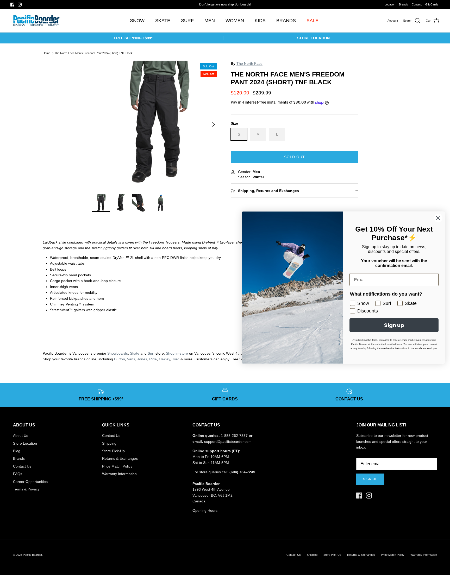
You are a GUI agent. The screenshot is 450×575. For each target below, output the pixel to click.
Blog (16, 451)
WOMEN (235, 20)
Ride (153, 359)
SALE (312, 20)
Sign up (370, 479)
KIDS (260, 20)
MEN (209, 20)
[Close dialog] (438, 218)
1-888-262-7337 (234, 435)
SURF (187, 20)
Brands (403, 4)
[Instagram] (20, 5)
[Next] (213, 124)
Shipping (109, 443)
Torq (175, 359)
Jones (142, 359)
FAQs (17, 474)
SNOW (137, 20)
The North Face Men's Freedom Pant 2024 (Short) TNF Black (93, 53)
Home (46, 53)
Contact (417, 4)
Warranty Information (119, 474)
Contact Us (22, 466)
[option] (155, 124)
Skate (134, 353)
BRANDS (286, 20)
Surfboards (242, 4)
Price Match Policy (117, 466)
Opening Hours (204, 510)
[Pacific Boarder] (35, 21)
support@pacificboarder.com (228, 441)
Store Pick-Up (113, 451)
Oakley (164, 359)
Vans (131, 359)
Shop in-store (177, 353)
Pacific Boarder (32, 554)
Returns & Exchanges (120, 458)
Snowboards (117, 353)
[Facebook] (12, 5)
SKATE (162, 20)
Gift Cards (431, 4)
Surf (151, 353)
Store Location (25, 443)
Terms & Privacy (26, 489)
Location (390, 4)
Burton (119, 359)
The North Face (249, 63)
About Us (20, 435)
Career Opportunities (30, 482)
